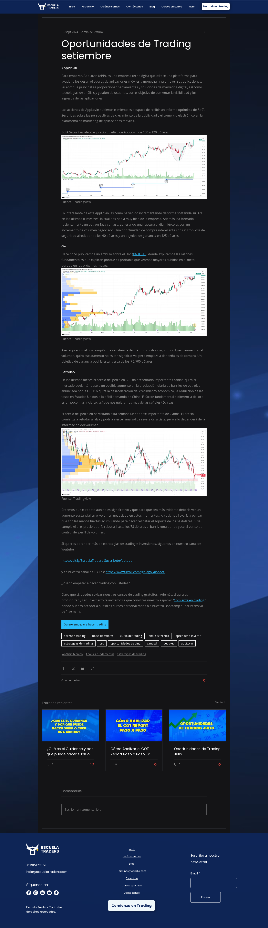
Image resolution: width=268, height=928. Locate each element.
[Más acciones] (204, 31)
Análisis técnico (72, 654)
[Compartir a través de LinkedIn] (82, 668)
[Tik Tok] (56, 892)
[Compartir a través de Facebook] (63, 668)
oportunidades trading (125, 643)
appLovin (187, 643)
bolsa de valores (103, 636)
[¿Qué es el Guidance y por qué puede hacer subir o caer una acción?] (70, 725)
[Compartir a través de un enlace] (92, 668)
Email (194, 873)
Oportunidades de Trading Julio (197, 751)
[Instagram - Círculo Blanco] (35, 892)
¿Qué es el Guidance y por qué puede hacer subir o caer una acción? (70, 751)
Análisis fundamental (100, 654)
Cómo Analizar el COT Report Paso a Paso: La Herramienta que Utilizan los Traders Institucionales (133, 751)
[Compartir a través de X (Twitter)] (73, 668)
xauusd (152, 643)
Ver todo (220, 702)
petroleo (168, 643)
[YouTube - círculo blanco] (49, 892)
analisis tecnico (159, 636)
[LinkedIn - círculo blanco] (42, 892)
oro (102, 643)
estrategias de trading (78, 643)
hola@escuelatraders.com (46, 872)
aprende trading (75, 636)
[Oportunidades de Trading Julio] (197, 725)
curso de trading (131, 636)
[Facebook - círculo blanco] (28, 892)
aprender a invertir (188, 636)
